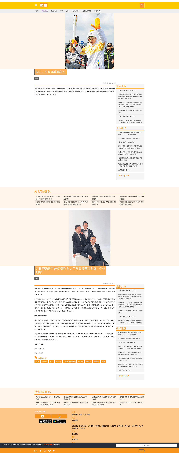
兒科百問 (127, 426)
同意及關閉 (146, 445)
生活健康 (91, 426)
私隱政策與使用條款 (48, 445)
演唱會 (45, 362)
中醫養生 (98, 426)
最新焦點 (75, 414)
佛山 (51, 362)
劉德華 (59, 362)
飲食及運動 (82, 426)
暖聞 (88, 414)
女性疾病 (135, 426)
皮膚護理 (75, 428)
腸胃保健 (120, 426)
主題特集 (54, 11)
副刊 (67, 11)
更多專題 (82, 428)
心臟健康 (113, 426)
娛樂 (36, 78)
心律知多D (97, 11)
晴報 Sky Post (124, 175)
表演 (37, 362)
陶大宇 (81, 362)
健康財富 (76, 11)
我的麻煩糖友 (86, 11)
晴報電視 (45, 11)
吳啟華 (89, 362)
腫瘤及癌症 (105, 426)
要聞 (80, 414)
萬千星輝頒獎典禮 (70, 362)
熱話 (84, 414)
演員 (103, 362)
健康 (36, 11)
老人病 (141, 426)
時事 (61, 11)
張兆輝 (97, 362)
